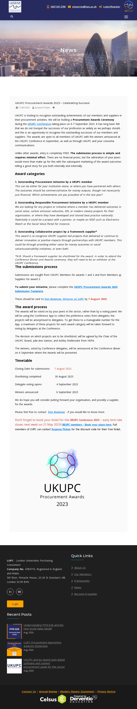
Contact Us (29, 691)
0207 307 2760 (58, 6)
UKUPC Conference (39, 124)
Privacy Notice (106, 691)
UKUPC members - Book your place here (86, 424)
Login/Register (111, 6)
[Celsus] (53, 698)
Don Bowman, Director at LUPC (64, 299)
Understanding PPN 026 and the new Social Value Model (44, 626)
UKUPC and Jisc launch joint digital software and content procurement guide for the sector (44, 663)
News (77, 587)
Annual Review (48, 691)
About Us (80, 567)
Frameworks (82, 580)
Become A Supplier (85, 594)
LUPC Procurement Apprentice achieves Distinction (42, 644)
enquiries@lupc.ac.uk (84, 6)
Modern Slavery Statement (77, 691)
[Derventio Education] (83, 698)
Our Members (83, 574)
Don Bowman (56, 412)
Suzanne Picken (61, 429)
